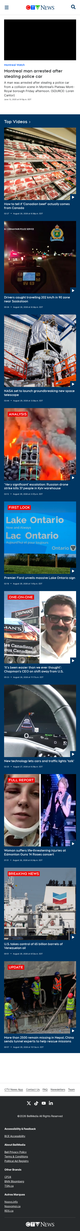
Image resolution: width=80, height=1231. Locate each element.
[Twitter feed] (29, 1103)
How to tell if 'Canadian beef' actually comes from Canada (37, 206)
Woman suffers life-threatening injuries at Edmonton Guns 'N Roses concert (35, 852)
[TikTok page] (36, 1103)
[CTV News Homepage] (40, 7)
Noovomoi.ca (12, 1206)
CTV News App (13, 1089)
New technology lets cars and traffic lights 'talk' (39, 761)
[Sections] (6, 7)
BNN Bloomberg (14, 1181)
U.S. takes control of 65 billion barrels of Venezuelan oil (33, 946)
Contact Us (33, 1089)
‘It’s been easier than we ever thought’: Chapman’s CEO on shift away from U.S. (33, 669)
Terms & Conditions (16, 1156)
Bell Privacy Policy (15, 1152)
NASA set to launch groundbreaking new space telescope (39, 393)
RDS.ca (8, 1210)
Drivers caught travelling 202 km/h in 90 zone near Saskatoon (37, 299)
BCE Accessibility (14, 1136)
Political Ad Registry (16, 1161)
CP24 (7, 1176)
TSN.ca (9, 1185)
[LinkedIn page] (51, 1103)
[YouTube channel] (43, 1103)
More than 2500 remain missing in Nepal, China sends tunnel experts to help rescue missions (39, 1039)
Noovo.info (11, 1201)
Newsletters (58, 1089)
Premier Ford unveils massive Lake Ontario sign (39, 578)
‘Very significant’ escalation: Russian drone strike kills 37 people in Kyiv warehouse (36, 486)
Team (71, 1089)
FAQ (45, 1089)
